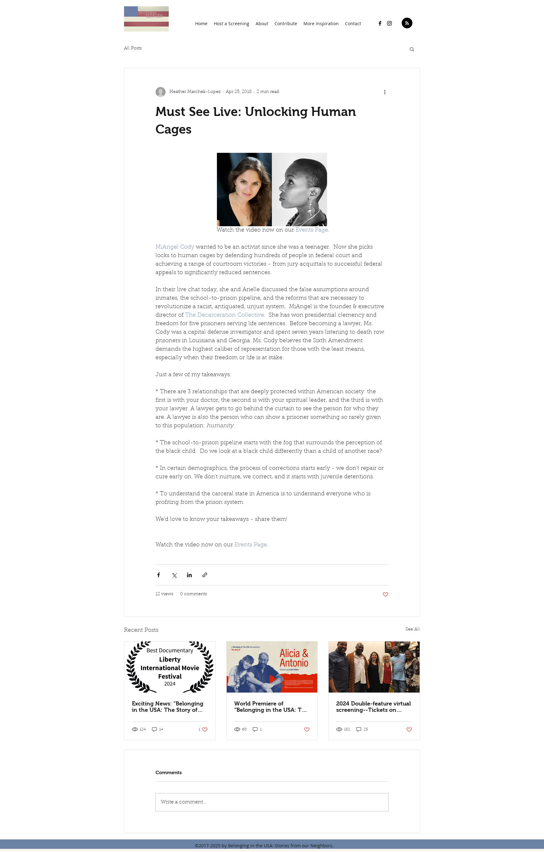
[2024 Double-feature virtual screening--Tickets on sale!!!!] (374, 667)
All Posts (133, 48)
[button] (261, 23)
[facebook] (380, 23)
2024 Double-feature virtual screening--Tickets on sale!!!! (373, 706)
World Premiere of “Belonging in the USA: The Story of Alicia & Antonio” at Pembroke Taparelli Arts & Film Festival (272, 706)
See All (412, 629)
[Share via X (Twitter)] (174, 575)
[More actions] (384, 92)
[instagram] (389, 23)
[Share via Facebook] (159, 575)
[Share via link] (205, 575)
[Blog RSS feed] (407, 23)
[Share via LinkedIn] (189, 575)
